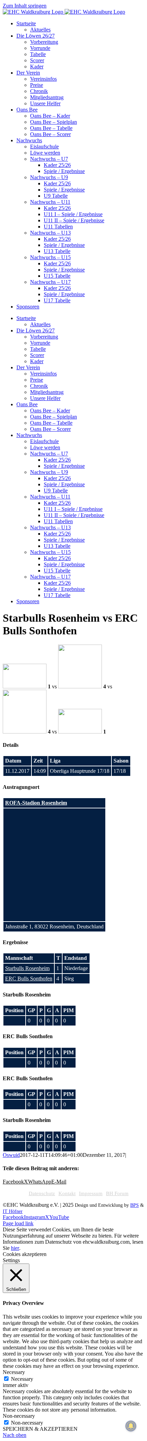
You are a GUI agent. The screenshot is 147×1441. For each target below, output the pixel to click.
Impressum (91, 1193)
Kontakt (67, 1193)
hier (15, 1248)
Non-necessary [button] (19, 1416)
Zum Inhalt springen (24, 6)
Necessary (22, 1379)
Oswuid (11, 1155)
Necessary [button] (14, 1372)
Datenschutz (42, 1193)
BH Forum (117, 1193)
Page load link (18, 1223)
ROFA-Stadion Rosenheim (36, 803)
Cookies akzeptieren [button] (24, 1254)
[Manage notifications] (130, 1425)
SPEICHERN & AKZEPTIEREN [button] (40, 1429)
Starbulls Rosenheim (27, 968)
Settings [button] (11, 1260)
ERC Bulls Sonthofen (28, 978)
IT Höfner (13, 1211)
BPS (134, 1205)
